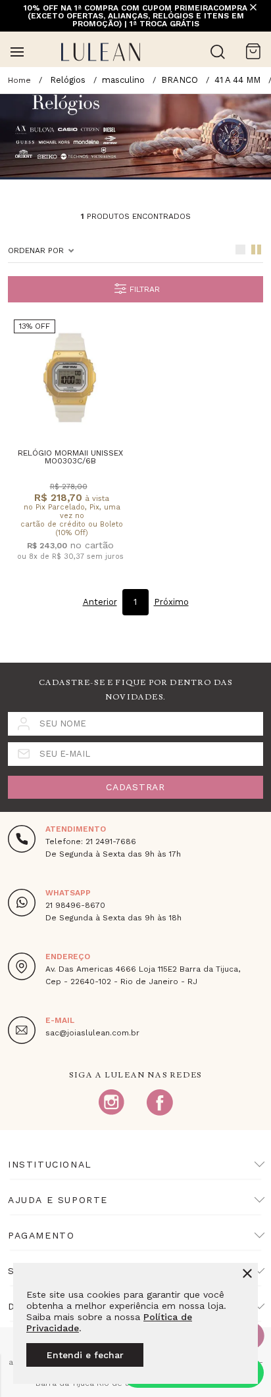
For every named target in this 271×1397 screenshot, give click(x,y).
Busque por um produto (218, 52)
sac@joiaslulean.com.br (92, 1032)
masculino (123, 80)
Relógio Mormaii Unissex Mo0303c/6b (70, 456)
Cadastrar (135, 787)
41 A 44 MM (237, 80)
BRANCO (179, 80)
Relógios (68, 80)
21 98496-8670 (75, 905)
